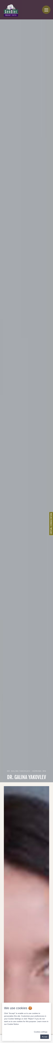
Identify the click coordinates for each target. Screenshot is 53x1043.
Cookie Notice (13, 1024)
